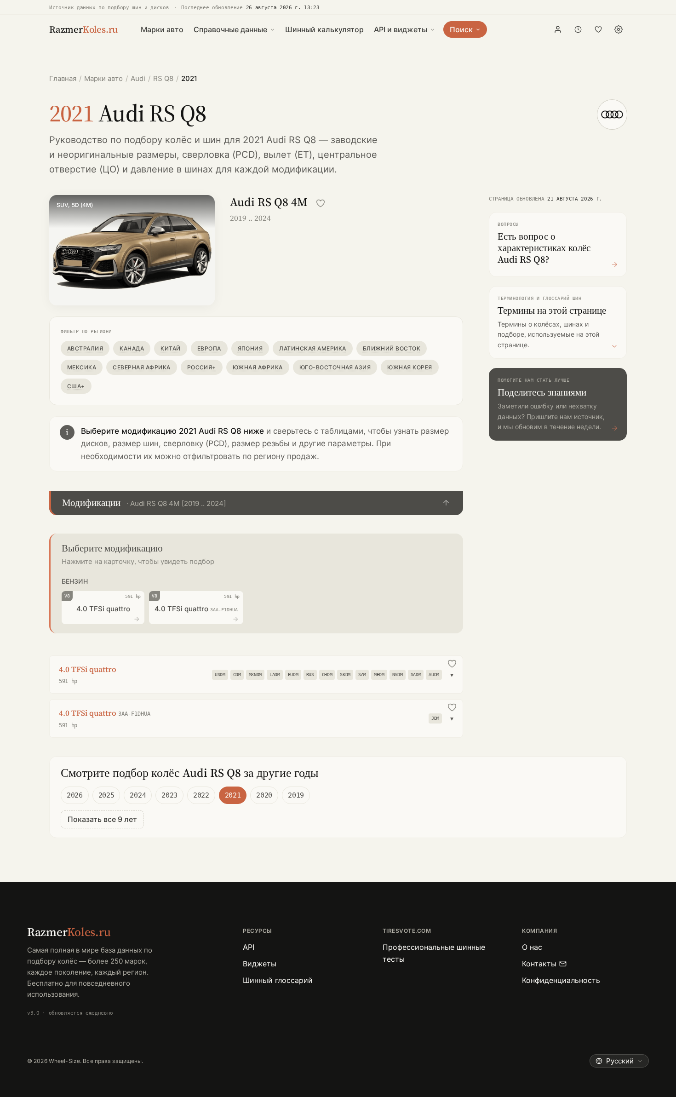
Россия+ (201, 367)
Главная (62, 78)
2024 (138, 795)
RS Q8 (163, 78)
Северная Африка (141, 367)
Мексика (81, 367)
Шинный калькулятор (324, 29)
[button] (256, 503)
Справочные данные (230, 29)
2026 (75, 795)
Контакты (539, 963)
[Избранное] (598, 29)
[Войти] (558, 29)
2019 (296, 795)
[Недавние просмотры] (578, 29)
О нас (532, 947)
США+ (76, 386)
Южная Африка (258, 367)
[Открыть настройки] (618, 29)
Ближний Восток (392, 348)
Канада (132, 348)
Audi (138, 78)
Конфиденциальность (561, 980)
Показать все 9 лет (102, 819)
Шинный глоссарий (278, 980)
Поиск (461, 29)
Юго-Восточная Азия (335, 367)
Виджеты (259, 963)
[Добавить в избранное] (320, 203)
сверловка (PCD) (220, 154)
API (248, 947)
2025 (106, 795)
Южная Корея (409, 367)
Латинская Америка (312, 348)
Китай (170, 348)
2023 (169, 795)
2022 (201, 795)
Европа (209, 348)
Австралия (85, 348)
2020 (264, 795)
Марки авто (162, 29)
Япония (250, 348)
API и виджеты (400, 29)
